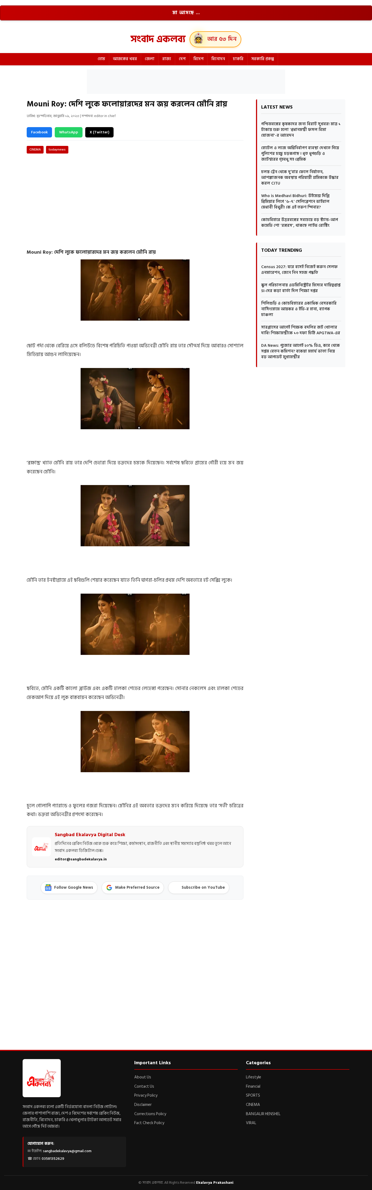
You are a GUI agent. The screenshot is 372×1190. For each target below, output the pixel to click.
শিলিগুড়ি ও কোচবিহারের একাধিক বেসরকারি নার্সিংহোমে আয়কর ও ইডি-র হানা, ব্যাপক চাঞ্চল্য (299, 309)
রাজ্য (166, 59)
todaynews (57, 149)
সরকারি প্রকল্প (262, 59)
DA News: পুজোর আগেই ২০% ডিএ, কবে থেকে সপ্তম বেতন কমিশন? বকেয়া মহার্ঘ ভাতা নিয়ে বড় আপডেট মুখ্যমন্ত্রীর (300, 351)
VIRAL (251, 1123)
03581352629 (53, 1158)
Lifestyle (253, 1077)
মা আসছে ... (186, 13)
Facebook (39, 132)
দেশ (182, 59)
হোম (101, 59)
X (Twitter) (99, 132)
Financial (253, 1086)
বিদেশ (198, 59)
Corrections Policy (150, 1114)
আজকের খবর (125, 59)
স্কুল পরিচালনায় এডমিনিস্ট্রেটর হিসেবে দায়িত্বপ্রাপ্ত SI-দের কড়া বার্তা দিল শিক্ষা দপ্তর (300, 288)
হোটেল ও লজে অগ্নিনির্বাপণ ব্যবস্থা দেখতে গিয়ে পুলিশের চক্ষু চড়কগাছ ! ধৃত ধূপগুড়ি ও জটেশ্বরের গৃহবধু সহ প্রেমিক (300, 153)
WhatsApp (68, 132)
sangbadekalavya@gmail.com (67, 1151)
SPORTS (253, 1095)
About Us (142, 1077)
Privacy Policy (145, 1095)
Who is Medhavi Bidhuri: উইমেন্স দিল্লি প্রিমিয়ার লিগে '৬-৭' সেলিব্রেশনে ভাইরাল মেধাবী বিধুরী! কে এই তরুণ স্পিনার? (295, 201)
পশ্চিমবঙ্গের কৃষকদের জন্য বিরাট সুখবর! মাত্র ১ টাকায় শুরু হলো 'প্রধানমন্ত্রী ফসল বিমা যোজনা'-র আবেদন (301, 129)
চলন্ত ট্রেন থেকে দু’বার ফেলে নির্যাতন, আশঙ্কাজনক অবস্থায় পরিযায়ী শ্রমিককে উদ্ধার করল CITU (300, 177)
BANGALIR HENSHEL (263, 1114)
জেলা (149, 59)
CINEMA (35, 149)
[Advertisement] (186, 81)
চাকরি (238, 59)
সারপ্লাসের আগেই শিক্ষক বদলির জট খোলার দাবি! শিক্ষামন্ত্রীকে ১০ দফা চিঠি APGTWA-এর (300, 330)
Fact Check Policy (149, 1123)
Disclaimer (143, 1104)
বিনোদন (218, 59)
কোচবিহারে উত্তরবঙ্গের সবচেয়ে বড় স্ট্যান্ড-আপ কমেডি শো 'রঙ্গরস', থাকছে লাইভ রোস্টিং (299, 222)
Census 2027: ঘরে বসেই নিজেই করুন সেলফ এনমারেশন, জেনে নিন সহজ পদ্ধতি (299, 269)
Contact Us (144, 1086)
